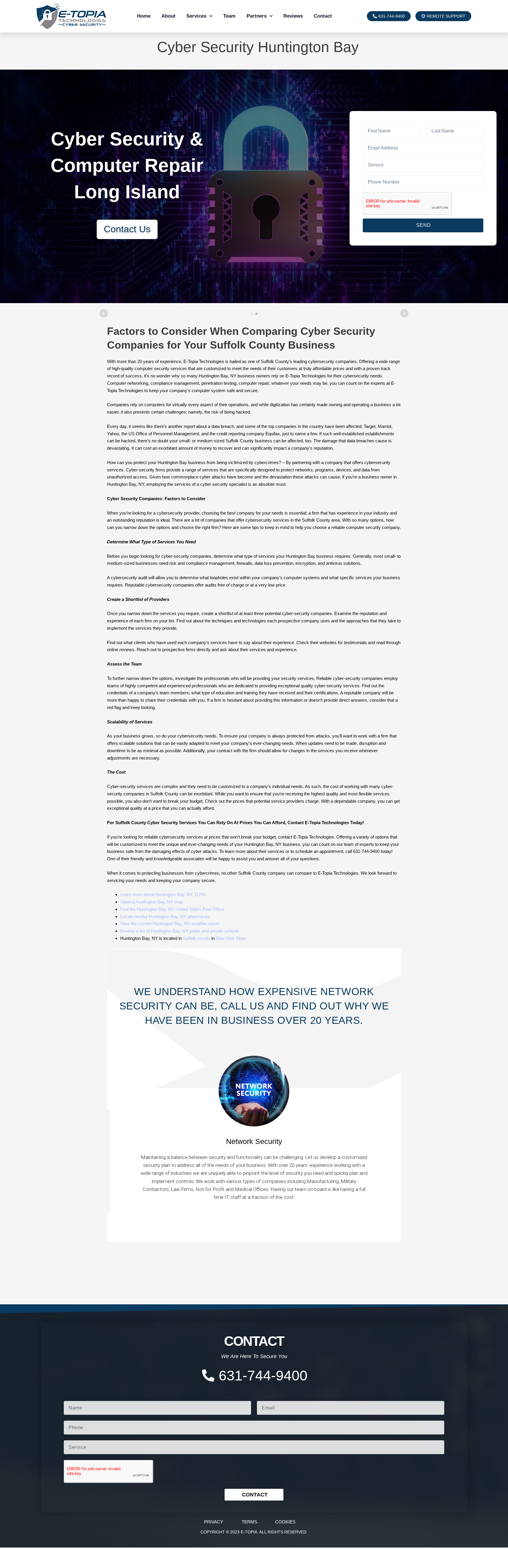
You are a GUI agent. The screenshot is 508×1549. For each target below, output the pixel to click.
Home (144, 16)
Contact (323, 16)
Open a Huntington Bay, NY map (151, 901)
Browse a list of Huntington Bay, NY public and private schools (179, 930)
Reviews (293, 16)
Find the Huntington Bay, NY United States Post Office (172, 909)
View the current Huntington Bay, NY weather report (169, 923)
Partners (257, 16)
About (168, 16)
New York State (231, 938)
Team (229, 16)
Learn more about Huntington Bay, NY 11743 (162, 894)
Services (196, 16)
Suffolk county (196, 938)
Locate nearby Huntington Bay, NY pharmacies (165, 916)
